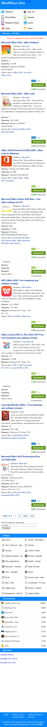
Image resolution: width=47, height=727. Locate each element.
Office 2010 (18, 72)
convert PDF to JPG (20, 368)
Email (7, 577)
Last (32, 516)
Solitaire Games (7, 655)
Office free (26, 316)
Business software (35, 556)
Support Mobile (33, 593)
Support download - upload (13, 556)
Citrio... (7, 646)
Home (6, 715)
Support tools (10, 588)
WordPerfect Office (21, 435)
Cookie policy (18, 717)
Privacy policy (18, 715)
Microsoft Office (7, 132)
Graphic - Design (34, 561)
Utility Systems (34, 567)
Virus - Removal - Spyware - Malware (13, 545)
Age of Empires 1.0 (11, 636)
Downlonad (38, 85)
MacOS (28, 1)
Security (8, 551)
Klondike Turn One (8, 663)
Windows (9, 12)
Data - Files (9, 583)
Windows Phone (12, 23)
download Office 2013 (10, 495)
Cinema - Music (34, 551)
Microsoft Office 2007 (22, 129)
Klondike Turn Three (8, 659)
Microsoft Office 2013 (22, 492)
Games (8, 540)
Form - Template (11, 572)
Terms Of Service (35, 715)
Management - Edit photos (13, 593)
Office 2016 (18, 178)
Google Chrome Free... (13, 603)
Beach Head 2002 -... (12, 617)
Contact (31, 717)
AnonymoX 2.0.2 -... (12, 627)
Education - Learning (13, 567)
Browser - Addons (34, 588)
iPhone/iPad (10, 17)
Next (25, 516)
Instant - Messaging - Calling (36, 540)
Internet (31, 545)
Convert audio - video (36, 577)
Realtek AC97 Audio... (12, 641)
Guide (7, 28)
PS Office (16, 33)
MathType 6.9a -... (11, 608)
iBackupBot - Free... (12, 622)
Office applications (12, 561)
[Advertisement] (23, 688)
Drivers (30, 572)
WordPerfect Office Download (13, 438)
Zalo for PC (8, 613)
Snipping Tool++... (11, 632)
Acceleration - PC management (36, 583)
